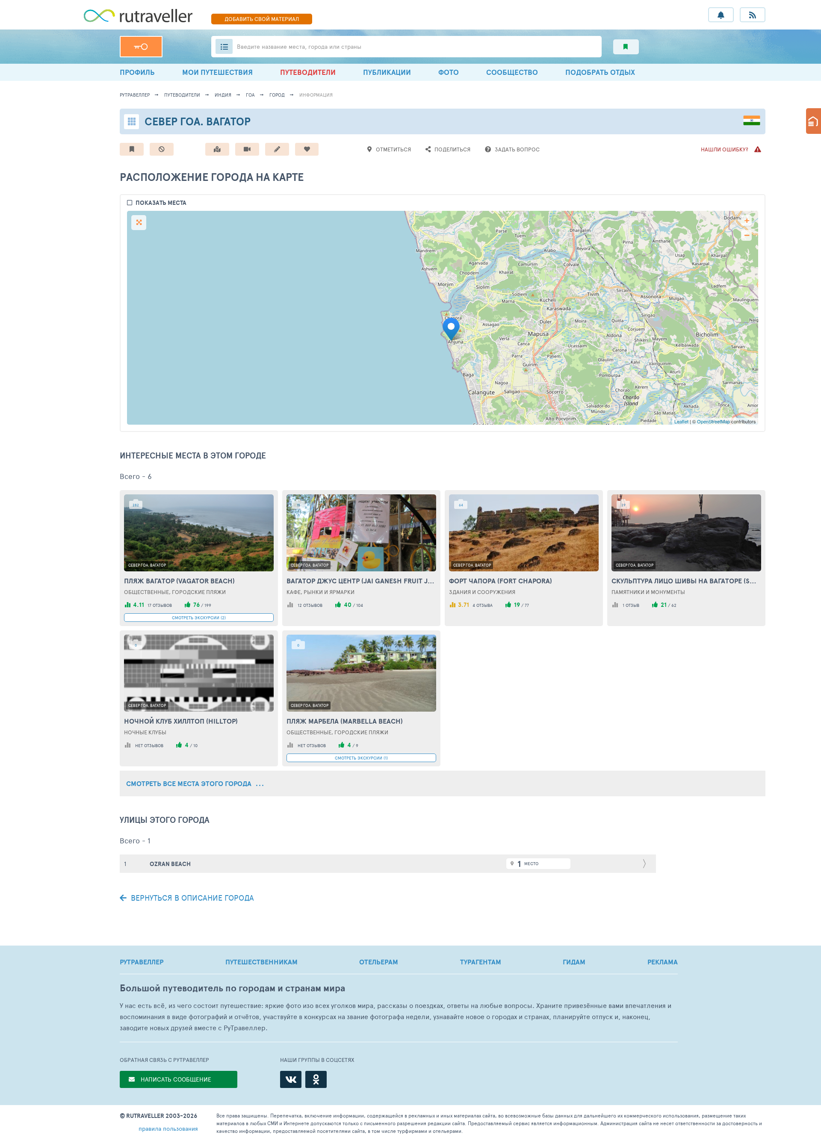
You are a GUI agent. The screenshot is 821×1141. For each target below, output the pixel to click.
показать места (161, 203)
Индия (223, 95)
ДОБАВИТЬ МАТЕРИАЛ (261, 19)
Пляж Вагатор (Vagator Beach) (179, 581)
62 (673, 605)
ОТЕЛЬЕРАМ (378, 961)
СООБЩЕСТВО (512, 72)
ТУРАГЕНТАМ (480, 961)
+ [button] (747, 220)
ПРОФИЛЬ (137, 72)
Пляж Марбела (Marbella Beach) (344, 721)
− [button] (747, 235)
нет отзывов (149, 745)
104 (359, 605)
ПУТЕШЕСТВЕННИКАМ (261, 961)
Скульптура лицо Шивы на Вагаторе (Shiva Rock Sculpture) (686, 581)
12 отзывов (310, 605)
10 (195, 745)
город (277, 95)
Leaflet (681, 421)
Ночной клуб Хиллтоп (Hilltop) (181, 721)
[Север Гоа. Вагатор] (454, 329)
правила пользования (168, 1128)
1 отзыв (631, 605)
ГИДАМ (574, 961)
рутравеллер (135, 95)
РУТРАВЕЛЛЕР (141, 961)
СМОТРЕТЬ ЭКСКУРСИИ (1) (361, 758)
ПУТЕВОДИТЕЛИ (308, 72)
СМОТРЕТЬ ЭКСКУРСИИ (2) (199, 618)
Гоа (250, 95)
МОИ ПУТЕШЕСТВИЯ (217, 72)
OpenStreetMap (713, 421)
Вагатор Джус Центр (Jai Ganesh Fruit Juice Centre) (361, 581)
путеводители (182, 95)
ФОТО (448, 72)
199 (207, 605)
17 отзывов (160, 605)
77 (527, 605)
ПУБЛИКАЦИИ (387, 72)
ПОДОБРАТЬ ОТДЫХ (600, 72)
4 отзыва (483, 605)
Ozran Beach (170, 864)
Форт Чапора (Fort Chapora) (500, 581)
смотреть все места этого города (189, 783)
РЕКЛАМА (662, 961)
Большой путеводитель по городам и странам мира (232, 988)
